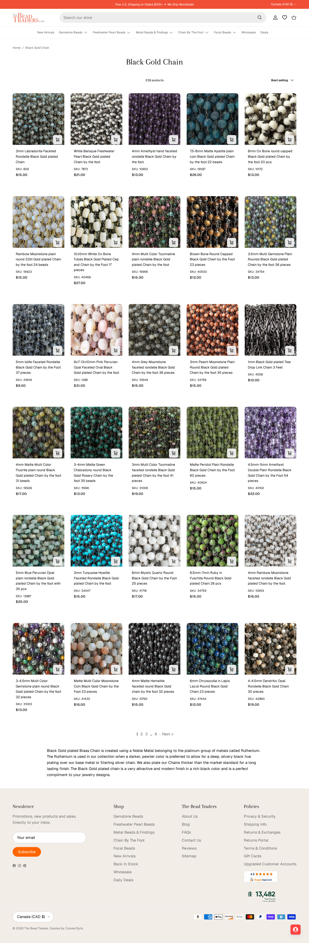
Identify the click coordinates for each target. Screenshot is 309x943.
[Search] (259, 17)
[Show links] (87, 32)
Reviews (189, 848)
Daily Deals (123, 879)
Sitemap (189, 856)
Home (17, 48)
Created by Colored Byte (66, 928)
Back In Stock (126, 864)
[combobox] (163, 17)
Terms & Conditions (260, 848)
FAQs (186, 832)
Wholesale (249, 32)
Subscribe (27, 851)
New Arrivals (45, 32)
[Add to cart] (57, 139)
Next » (167, 734)
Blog (186, 824)
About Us (190, 816)
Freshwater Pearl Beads (109, 32)
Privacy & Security (260, 816)
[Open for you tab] (296, 930)
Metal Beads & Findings (152, 32)
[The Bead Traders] (28, 17)
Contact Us (191, 840)
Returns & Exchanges (262, 832)
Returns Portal (256, 840)
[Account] (274, 17)
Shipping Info (255, 824)
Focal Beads (222, 32)
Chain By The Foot (190, 32)
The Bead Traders (36, 928)
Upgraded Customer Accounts (270, 864)
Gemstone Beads (70, 32)
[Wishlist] (284, 17)
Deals (264, 32)
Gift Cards (252, 856)
